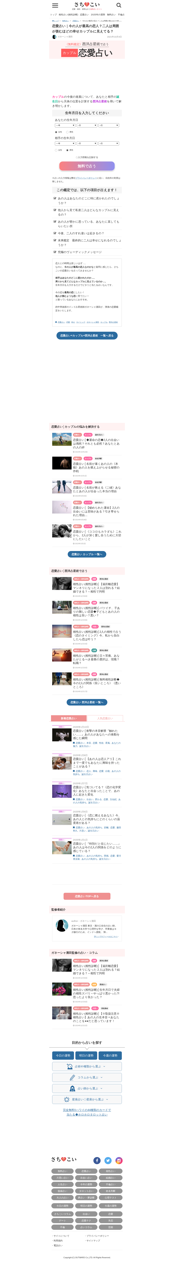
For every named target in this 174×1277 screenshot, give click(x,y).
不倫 (62, 1227)
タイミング (80, 322)
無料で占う (87, 166)
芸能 (110, 1227)
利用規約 (58, 1240)
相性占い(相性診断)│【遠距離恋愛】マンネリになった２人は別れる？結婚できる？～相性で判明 (96, 587)
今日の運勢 (63, 1055)
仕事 (94, 650)
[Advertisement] (87, 76)
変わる (98, 799)
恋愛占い (84, 14)
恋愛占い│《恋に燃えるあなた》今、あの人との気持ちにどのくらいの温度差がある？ (97, 819)
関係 (106, 856)
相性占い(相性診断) (68, 14)
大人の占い (62, 1197)
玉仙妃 (113, 799)
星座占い (103, 984)
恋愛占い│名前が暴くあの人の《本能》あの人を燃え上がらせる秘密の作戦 (96, 467)
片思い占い (62, 1177)
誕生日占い (99, 435)
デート (62, 1220)
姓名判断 (98, 458)
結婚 (94, 984)
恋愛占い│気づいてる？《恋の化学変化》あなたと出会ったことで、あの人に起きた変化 (97, 791)
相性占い (110, 1171)
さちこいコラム (62, 1214)
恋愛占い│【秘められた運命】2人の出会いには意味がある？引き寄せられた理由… (96, 511)
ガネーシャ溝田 (65, 36)
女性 (60, 132)
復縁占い (62, 1191)
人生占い (62, 1184)
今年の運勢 (86, 1184)
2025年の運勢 (98, 14)
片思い (95, 627)
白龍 (107, 771)
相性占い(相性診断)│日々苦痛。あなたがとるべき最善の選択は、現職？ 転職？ (97, 659)
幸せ (73, 322)
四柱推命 (104, 1008)
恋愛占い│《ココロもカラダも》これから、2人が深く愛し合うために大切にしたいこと (97, 535)
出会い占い (86, 1177)
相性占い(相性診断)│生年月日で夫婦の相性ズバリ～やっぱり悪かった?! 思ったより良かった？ (97, 993)
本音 (89, 743)
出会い (90, 799)
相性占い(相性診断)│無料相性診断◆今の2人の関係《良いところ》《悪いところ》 (97, 683)
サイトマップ (93, 1240)
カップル (103, 322)
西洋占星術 (113, 322)
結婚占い (110, 1177)
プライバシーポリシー (86, 178)
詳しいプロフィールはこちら (106, 936)
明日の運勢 (86, 1055)
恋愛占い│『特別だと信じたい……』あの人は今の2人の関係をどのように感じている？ (97, 847)
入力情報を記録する (88, 157)
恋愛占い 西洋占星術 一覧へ (87, 702)
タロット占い (86, 1191)
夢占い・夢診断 (86, 1197)
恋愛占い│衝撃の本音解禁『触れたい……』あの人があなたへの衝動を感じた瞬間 (96, 734)
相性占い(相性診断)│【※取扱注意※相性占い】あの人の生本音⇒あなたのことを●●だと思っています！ (96, 1017)
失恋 (110, 1220)
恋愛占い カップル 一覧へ (87, 554)
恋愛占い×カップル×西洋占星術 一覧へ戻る (87, 335)
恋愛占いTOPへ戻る (87, 896)
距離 (106, 827)
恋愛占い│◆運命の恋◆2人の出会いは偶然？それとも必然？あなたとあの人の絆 (96, 443)
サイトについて (61, 1236)
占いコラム (86, 1227)
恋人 (89, 771)
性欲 (101, 743)
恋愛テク (86, 1220)
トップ (53, 14)
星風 (107, 743)
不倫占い (122, 14)
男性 (71, 132)
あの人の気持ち (94, 827)
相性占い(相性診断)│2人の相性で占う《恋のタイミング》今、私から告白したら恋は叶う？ (97, 635)
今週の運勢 (110, 1055)
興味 (95, 771)
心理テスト (111, 1197)
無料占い (111, 14)
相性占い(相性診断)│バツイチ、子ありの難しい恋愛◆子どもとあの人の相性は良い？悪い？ (96, 611)
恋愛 (68, 322)
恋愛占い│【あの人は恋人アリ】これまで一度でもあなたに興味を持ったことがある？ (97, 762)
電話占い (58, 1245)
